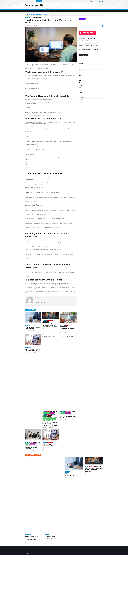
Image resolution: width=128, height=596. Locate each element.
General (80, 77)
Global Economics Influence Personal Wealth (32, 327)
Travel (80, 99)
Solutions (81, 94)
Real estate (81, 90)
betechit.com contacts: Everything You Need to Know (38, 14)
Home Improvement (83, 82)
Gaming (52, 10)
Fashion (80, 68)
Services (80, 92)
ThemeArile (49, 553)
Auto (80, 58)
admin (28, 25)
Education (33, 10)
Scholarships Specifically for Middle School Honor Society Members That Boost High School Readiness (34, 539)
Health (57, 10)
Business (27, 10)
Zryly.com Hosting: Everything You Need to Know (49, 445)
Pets (80, 87)
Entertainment (41, 10)
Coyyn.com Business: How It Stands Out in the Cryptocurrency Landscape (50, 424)
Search (82, 19)
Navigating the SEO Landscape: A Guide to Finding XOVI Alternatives (49, 325)
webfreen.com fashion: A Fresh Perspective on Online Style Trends (68, 416)
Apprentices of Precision (84, 40)
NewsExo (43, 553)
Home (27, 14)
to (48, 288)
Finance (47, 10)
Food (80, 73)
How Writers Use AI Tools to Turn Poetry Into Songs (32, 349)
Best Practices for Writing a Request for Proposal (68, 329)
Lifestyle (63, 10)
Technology (69, 10)
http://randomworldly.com (43, 300)
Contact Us (76, 10)
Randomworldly (34, 5)
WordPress (39, 553)
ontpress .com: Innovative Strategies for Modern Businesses (32, 447)
